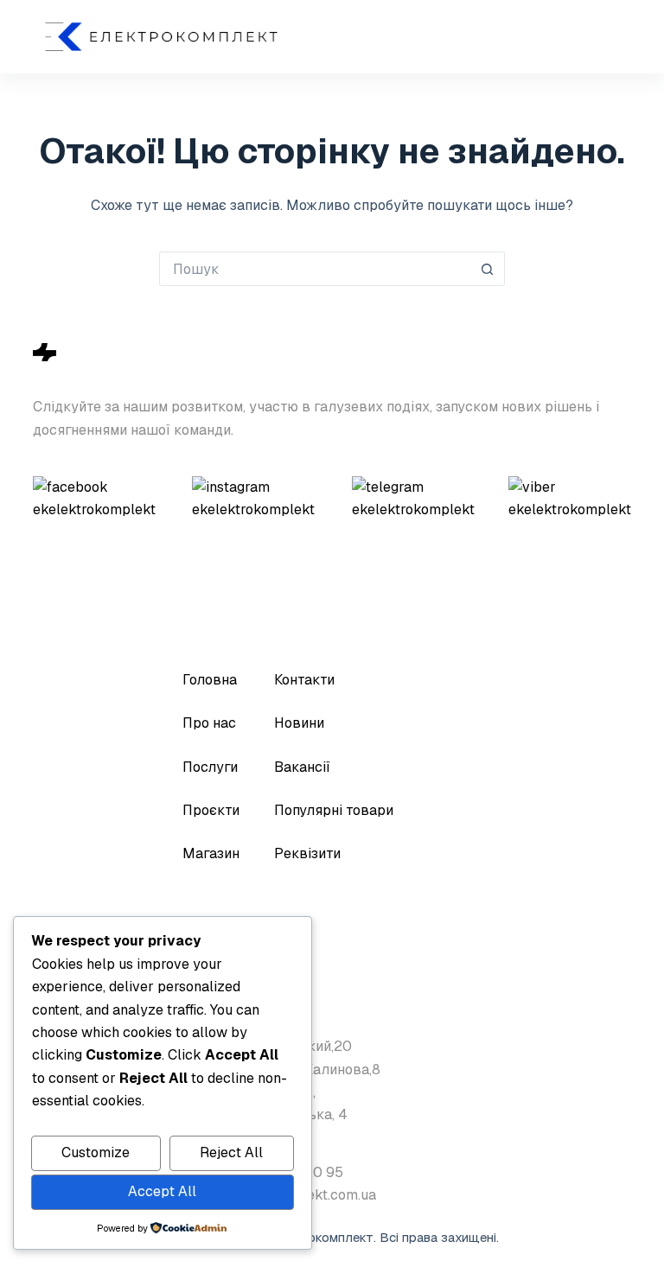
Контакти (304, 680)
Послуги (210, 767)
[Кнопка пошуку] (487, 268)
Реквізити (307, 853)
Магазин (210, 853)
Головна (209, 680)
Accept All (162, 1191)
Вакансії (302, 767)
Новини (299, 723)
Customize (95, 1152)
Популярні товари (333, 810)
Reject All (231, 1152)
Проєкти (210, 810)
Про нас (209, 723)
